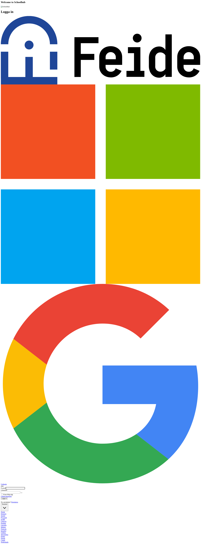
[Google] (100, 483)
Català (3, 540)
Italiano (3, 527)
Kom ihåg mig (8, 494)
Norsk (3, 512)
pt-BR (3, 519)
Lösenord (4, 490)
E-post (3, 488)
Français (3, 529)
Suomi (3, 516)
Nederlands (4, 542)
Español (3, 531)
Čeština (3, 533)
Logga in (4, 498)
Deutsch (3, 514)
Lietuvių (3, 521)
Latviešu (3, 525)
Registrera (14, 502)
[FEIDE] (100, 84)
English (3, 523)
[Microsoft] (100, 283)
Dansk (3, 538)
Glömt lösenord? (6, 496)
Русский (4, 518)
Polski (3, 536)
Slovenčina (4, 535)
